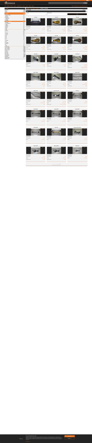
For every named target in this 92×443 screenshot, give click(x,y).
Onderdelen (37, 8)
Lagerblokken (6, 20)
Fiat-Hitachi (6, 40)
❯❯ (59, 164)
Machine (27, 12)
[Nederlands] (4, 0)
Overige (6, 28)
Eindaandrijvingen (7, 18)
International (6, 42)
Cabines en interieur (7, 49)
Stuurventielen (6, 9)
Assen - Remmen (33, 8)
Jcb (5, 39)
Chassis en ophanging (7, 47)
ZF (5, 31)
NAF (5, 44)
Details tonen (27, 441)
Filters (86, 11)
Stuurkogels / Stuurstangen (8, 21)
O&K (5, 37)
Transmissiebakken (7, 46)
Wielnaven (6, 27)
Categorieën (6, 8)
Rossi (6, 41)
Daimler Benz (6, 43)
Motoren (6, 10)
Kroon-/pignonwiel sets (7, 23)
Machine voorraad (7, 58)
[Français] (7, 0)
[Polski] (8, 0)
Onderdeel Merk (49, 12)
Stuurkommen (6, 22)
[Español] (6, 0)
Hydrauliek (6, 11)
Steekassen (6, 26)
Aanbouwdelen (6, 56)
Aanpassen (69, 438)
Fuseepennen (6, 19)
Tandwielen (6, 24)
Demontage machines (7, 57)
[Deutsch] (5, 0)
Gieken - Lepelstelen (7, 48)
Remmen (6, 29)
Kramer (6, 38)
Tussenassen (6, 30)
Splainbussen (6, 25)
